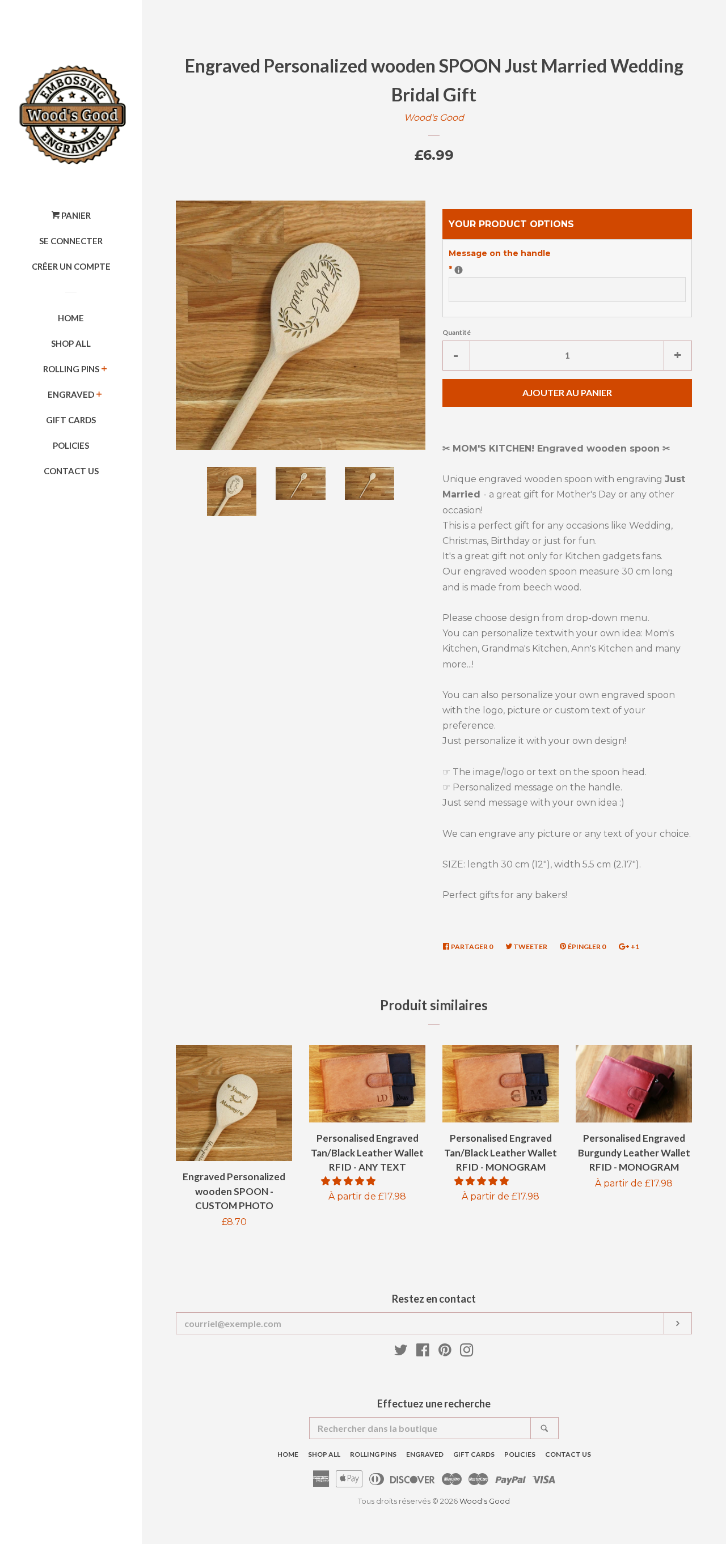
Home (71, 318)
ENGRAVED (71, 394)
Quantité (456, 332)
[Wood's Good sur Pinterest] (445, 1352)
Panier (75, 215)
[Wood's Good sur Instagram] (467, 1352)
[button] (349, 1181)
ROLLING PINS (71, 369)
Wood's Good (434, 117)
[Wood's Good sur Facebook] (423, 1352)
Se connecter (71, 241)
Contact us (71, 471)
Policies (71, 445)
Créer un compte (71, 266)
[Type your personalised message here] (458, 270)
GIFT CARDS (71, 420)
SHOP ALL (71, 343)
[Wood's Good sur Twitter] (401, 1352)
